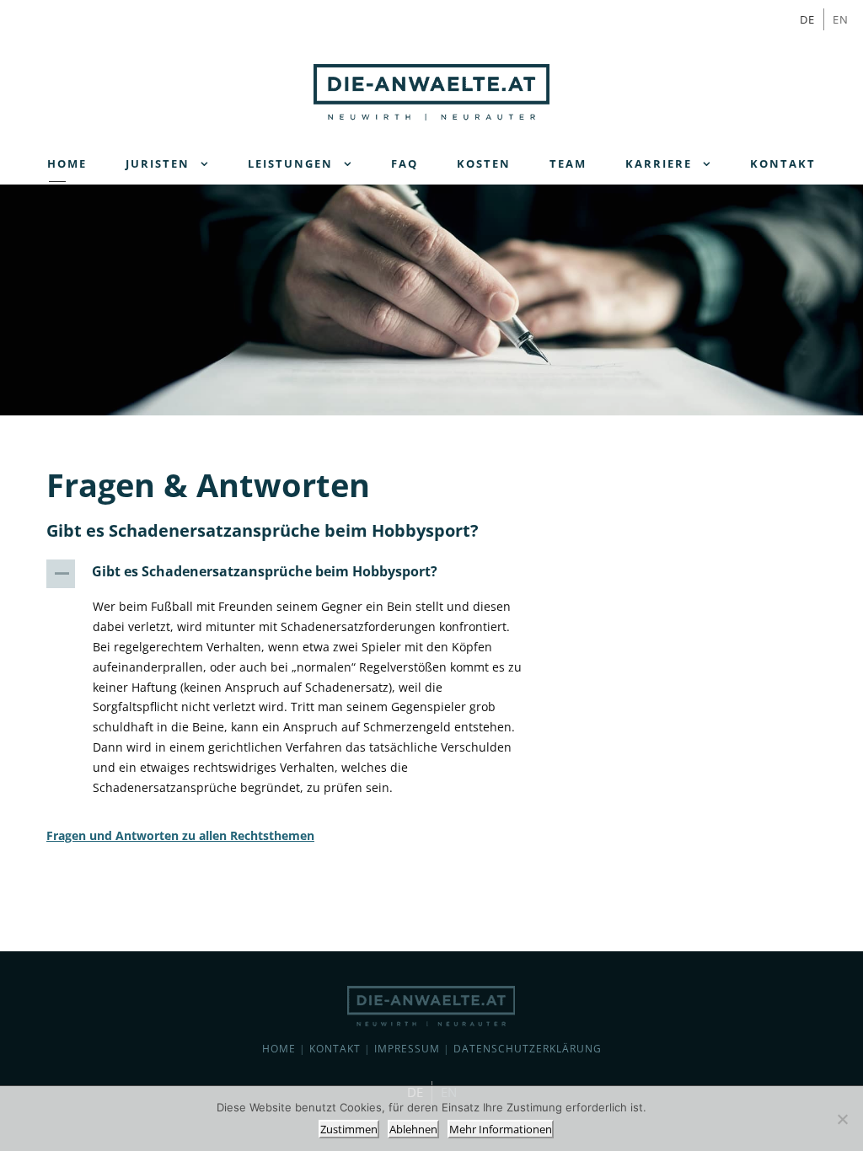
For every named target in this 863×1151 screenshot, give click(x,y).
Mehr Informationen (500, 1129)
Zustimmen (349, 1129)
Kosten (484, 163)
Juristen (158, 163)
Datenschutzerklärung (527, 1048)
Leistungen (290, 163)
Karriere (658, 163)
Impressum (407, 1048)
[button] (297, 573)
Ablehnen (413, 1129)
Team (568, 163)
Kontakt (783, 163)
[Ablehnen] (842, 1119)
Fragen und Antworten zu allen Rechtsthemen (180, 835)
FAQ (404, 163)
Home (67, 163)
